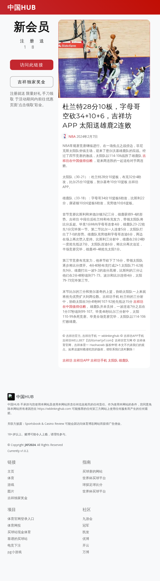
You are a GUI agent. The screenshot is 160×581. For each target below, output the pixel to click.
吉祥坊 (67, 360)
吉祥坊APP (81, 360)
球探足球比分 (92, 484)
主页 (11, 471)
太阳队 (113, 360)
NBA (72, 136)
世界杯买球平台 (94, 478)
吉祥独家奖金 (32, 82)
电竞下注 (14, 545)
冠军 (85, 525)
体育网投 (14, 525)
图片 (11, 491)
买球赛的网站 (92, 471)
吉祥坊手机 (98, 360)
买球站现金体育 (19, 532)
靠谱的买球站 (18, 538)
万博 (85, 552)
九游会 (87, 518)
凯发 (85, 532)
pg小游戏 (15, 552)
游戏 (11, 484)
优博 (85, 538)
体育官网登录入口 (21, 518)
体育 (11, 478)
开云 (85, 545)
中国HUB (22, 7)
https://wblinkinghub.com (54, 409)
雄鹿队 (124, 360)
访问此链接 (32, 65)
